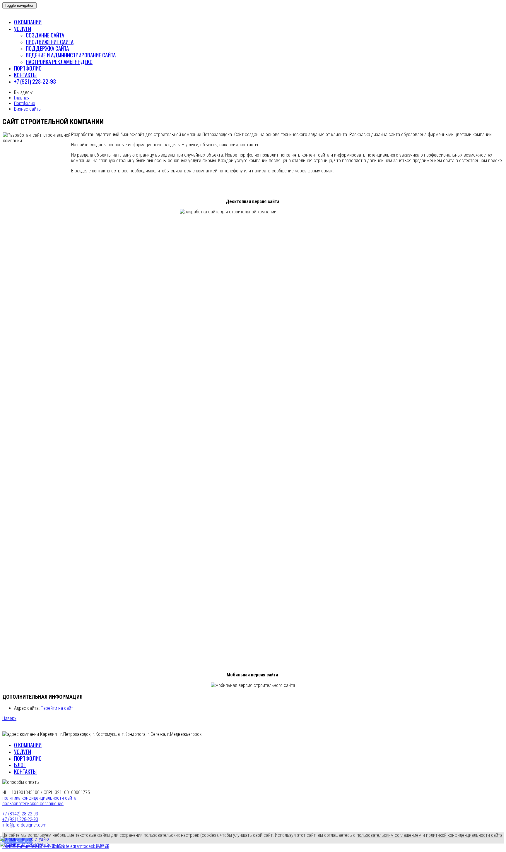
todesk (88, 846)
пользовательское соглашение (33, 803)
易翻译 (102, 846)
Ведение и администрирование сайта (71, 55)
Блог (20, 764)
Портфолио (28, 68)
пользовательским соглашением (389, 835)
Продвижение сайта (49, 41)
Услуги (22, 28)
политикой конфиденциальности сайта (464, 835)
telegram (74, 846)
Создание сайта (45, 35)
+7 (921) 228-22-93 (35, 81)
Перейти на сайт (57, 708)
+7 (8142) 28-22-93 (20, 814)
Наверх (9, 718)
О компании (28, 22)
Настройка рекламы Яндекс (59, 61)
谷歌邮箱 (56, 846)
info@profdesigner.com (24, 825)
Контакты (25, 75)
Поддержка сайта (47, 48)
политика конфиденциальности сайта (39, 798)
